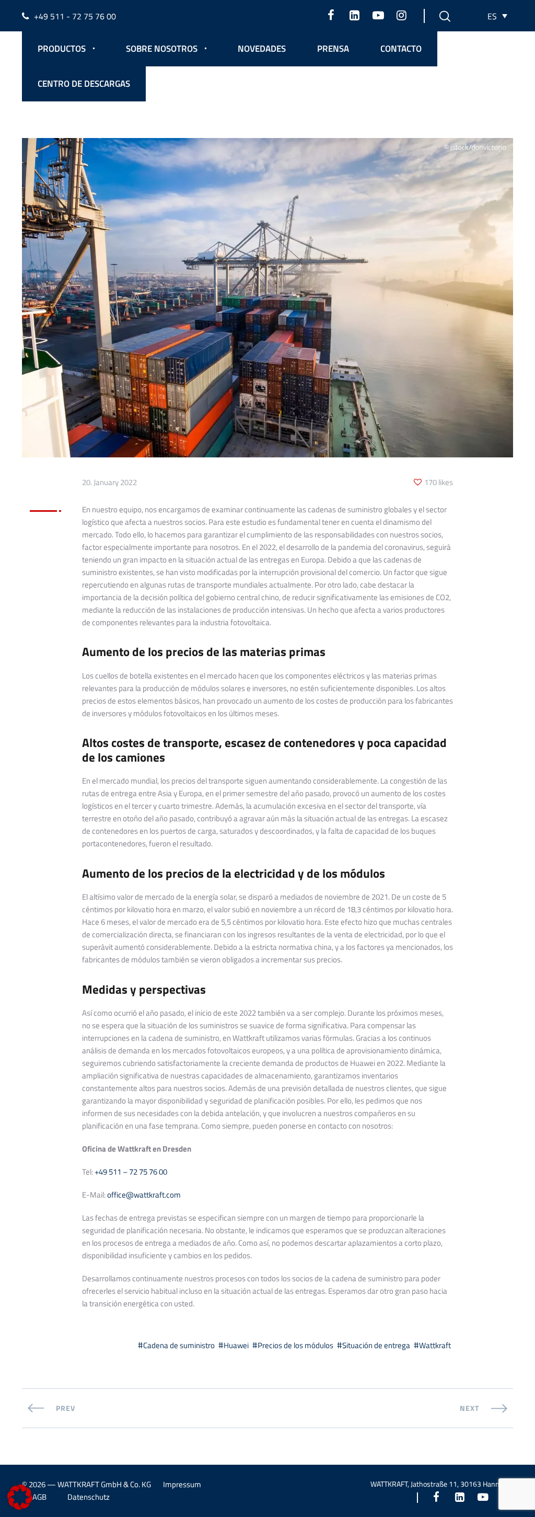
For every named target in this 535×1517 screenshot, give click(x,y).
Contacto (401, 48)
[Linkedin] (354, 15)
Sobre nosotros (161, 48)
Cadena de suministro (179, 1345)
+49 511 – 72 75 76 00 (131, 1172)
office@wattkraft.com (144, 1195)
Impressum (182, 1484)
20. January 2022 (109, 482)
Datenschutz (88, 1497)
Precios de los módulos (295, 1345)
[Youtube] (378, 15)
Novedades (262, 48)
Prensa (333, 48)
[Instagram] (401, 15)
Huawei (236, 1345)
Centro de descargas (84, 83)
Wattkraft (435, 1345)
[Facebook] (331, 15)
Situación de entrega (376, 1345)
